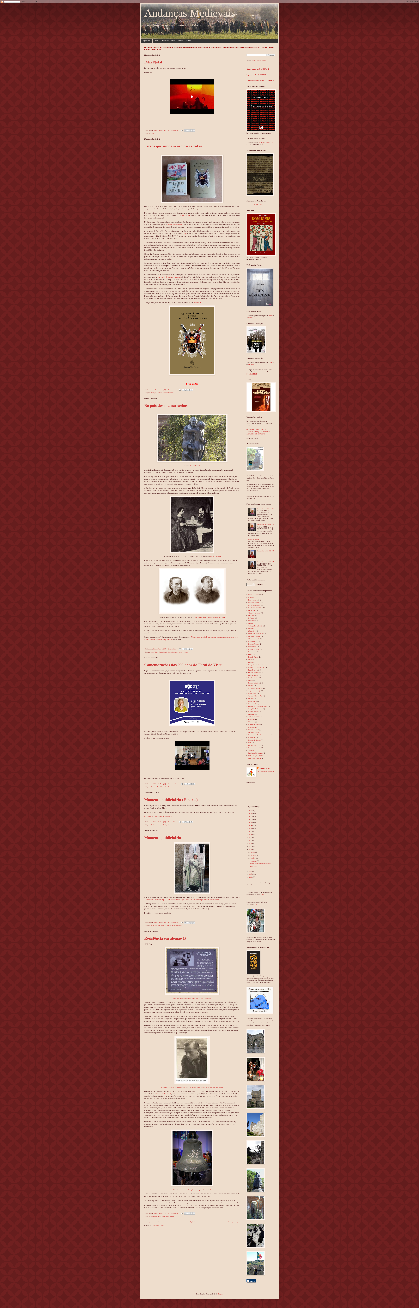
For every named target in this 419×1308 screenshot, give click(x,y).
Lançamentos (252, 652)
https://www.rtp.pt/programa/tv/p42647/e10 (159, 816)
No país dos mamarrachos (166, 405)
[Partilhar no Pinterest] (193, 130)
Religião (250, 628)
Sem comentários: (173, 130)
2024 (250, 871)
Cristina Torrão (265, 768)
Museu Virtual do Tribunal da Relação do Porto (208, 617)
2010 (250, 811)
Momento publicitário (162, 837)
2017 (250, 832)
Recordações (252, 714)
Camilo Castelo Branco (165, 652)
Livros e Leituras (183, 652)
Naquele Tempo (253, 657)
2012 (250, 817)
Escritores (175, 652)
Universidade (252, 693)
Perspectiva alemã (253, 649)
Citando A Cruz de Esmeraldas (257, 706)
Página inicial (147, 41)
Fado (249, 743)
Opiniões (188, 41)
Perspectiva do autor (254, 748)
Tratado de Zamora (254, 717)
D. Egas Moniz (167, 825)
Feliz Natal (153, 62)
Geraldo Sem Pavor (254, 745)
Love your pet (252, 600)
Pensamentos (252, 647)
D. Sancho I (252, 727)
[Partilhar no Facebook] (191, 130)
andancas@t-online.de (259, 60)
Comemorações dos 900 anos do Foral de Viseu (183, 664)
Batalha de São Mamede (255, 753)
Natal (152, 133)
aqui (253, 885)
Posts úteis (251, 621)
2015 (250, 826)
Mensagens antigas (233, 1222)
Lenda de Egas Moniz (255, 756)
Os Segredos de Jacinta (255, 626)
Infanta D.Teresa (253, 732)
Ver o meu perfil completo (265, 771)
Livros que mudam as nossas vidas (173, 146)
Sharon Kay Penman (174, 224)
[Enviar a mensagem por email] (185, 130)
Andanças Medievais (189, 13)
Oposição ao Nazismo (168, 1216)
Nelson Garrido (195, 466)
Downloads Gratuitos (168, 41)
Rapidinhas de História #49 (265, 551)
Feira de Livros (253, 670)
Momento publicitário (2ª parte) (171, 799)
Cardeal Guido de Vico (255, 696)
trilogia (184, 233)
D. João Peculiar (253, 711)
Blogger (220, 1294)
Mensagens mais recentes (152, 1222)
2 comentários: (172, 390)
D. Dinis (251, 597)
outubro (253, 858)
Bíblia (250, 660)
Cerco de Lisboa (253, 675)
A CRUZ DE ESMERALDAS (255, 434)
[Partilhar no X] (189, 130)
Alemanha (154, 1216)
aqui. (256, 904)
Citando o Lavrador (254, 613)
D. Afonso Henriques (157, 825)
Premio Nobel (252, 701)
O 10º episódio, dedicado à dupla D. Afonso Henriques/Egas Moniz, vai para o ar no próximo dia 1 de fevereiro (192, 898)
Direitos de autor (253, 730)
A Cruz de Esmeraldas (255, 688)
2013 (250, 820)
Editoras (250, 698)
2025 (250, 874)
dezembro (254, 861)
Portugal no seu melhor (255, 634)
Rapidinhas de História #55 (265, 524)
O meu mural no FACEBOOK (257, 69)
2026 (250, 877)
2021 (250, 843)
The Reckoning (184, 215)
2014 (250, 823)
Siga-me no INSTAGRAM (256, 74)
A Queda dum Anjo (254, 691)
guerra (159, 1216)
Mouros (250, 680)
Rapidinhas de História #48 (265, 562)
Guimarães (251, 719)
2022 (250, 846)
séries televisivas (177, 825)
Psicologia (251, 610)
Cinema (250, 662)
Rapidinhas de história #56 (265, 509)
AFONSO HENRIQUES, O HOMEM (258, 432)
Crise (250, 654)
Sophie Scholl (166, 1094)
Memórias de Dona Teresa (164, 787)
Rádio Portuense (216, 556)
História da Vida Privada (256, 667)
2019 (250, 837)
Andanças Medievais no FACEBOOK (260, 80)
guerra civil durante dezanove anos (169, 277)
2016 (250, 829)
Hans (158, 1094)
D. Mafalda (251, 737)
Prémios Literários (254, 683)
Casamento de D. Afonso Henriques (259, 735)
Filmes (180, 41)
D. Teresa (154, 787)
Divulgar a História (156, 393)
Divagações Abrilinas (254, 665)
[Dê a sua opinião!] (187, 130)
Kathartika (197, 302)
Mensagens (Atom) (158, 1225)
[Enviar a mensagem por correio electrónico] (181, 130)
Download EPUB (251, 374)
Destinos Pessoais (253, 644)
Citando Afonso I (253, 639)
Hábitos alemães (253, 678)
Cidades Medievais (254, 672)
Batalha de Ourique (254, 704)
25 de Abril (251, 631)
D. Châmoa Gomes (254, 724)
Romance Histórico (168, 393)
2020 (250, 841)
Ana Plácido (154, 652)
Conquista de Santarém (255, 709)
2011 (250, 814)
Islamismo (251, 722)
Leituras (156, 41)
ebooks (250, 685)
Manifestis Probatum (254, 758)
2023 (250, 849)
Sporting (251, 750)
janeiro (253, 852)
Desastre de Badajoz (254, 740)
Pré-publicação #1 (253, 539)
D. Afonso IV (252, 641)
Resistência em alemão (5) (165, 938)
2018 (250, 835)
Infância (250, 623)
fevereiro (254, 855)
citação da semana (253, 603)
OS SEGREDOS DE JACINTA (256, 429)
